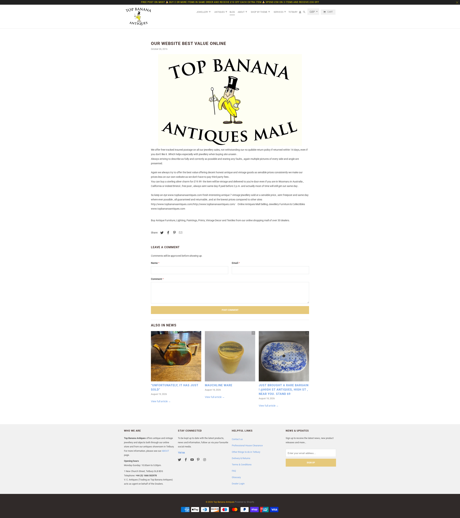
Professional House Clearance (247, 445)
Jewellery (203, 11)
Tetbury (292, 12)
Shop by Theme (260, 11)
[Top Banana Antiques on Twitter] (180, 460)
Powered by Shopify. (244, 502)
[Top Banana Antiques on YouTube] (192, 460)
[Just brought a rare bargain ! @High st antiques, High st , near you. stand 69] (284, 357)
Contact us (237, 439)
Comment (157, 279)
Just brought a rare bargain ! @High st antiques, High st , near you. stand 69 (284, 390)
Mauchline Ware (218, 385)
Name (155, 263)
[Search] (304, 13)
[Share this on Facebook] (168, 233)
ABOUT (165, 451)
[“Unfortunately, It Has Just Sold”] (176, 357)
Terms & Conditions (242, 464)
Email (236, 263)
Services (280, 11)
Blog (232, 12)
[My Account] (300, 13)
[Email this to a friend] (180, 233)
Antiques (220, 11)
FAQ (234, 470)
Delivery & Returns (241, 458)
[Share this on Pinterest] (174, 233)
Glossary (236, 477)
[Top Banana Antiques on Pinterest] (199, 460)
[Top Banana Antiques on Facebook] (186, 460)
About (242, 11)
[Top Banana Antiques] (138, 16)
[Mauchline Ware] (230, 357)
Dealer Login (238, 483)
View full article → (161, 401)
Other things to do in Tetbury (246, 452)
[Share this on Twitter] (161, 233)
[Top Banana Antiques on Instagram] (205, 460)
